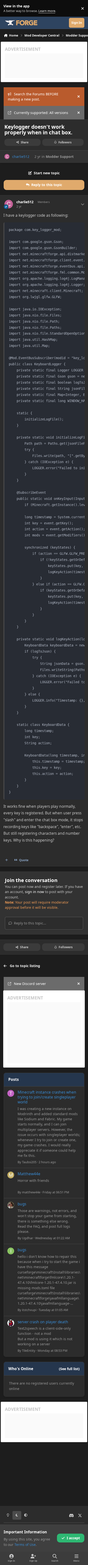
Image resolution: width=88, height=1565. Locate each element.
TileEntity (28, 1350)
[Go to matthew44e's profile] (10, 1175)
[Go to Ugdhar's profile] (10, 1205)
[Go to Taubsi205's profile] (10, 1093)
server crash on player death (43, 1322)
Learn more (9, 8)
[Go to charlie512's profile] (7, 156)
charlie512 (20, 156)
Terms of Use (25, 1544)
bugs (22, 1204)
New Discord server (30, 983)
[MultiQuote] (6, 860)
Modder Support (60, 156)
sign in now (34, 891)
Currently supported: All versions (41, 112)
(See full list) (69, 1368)
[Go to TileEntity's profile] (10, 1323)
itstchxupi (29, 1310)
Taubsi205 (29, 1162)
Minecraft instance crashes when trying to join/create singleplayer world (47, 1097)
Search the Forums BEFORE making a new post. (33, 96)
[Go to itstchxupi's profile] (10, 1251)
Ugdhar (27, 1238)
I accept (73, 1538)
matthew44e (31, 1192)
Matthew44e (29, 1173)
